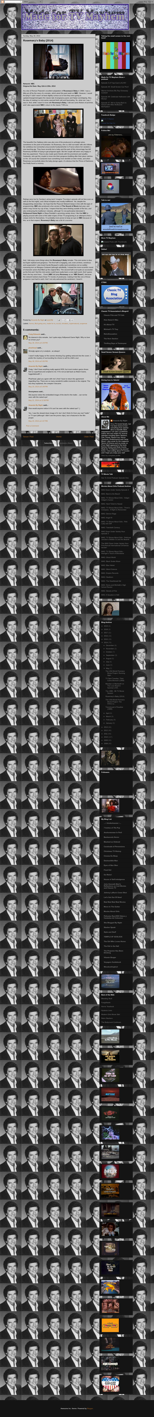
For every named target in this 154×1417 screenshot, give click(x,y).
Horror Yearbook (107, 1006)
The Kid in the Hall (111, 946)
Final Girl (107, 870)
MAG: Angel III (106, 518)
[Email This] (63, 320)
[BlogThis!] (65, 320)
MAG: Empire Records (109, 573)
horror (31, 323)
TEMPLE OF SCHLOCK (113, 937)
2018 (106, 629)
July (107, 662)
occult (58, 323)
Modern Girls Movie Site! (110, 1014)
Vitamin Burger (110, 957)
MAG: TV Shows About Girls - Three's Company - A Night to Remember (115, 509)
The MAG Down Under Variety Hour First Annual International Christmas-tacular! (115, 545)
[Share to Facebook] (70, 320)
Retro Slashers (107, 1018)
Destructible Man (111, 861)
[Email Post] (58, 320)
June (108, 665)
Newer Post (28, 437)
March (108, 716)
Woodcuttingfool (111, 967)
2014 (106, 642)
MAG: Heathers (107, 577)
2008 (106, 743)
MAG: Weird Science (109, 569)
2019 (106, 626)
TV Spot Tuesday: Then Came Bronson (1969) (115, 679)
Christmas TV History (112, 851)
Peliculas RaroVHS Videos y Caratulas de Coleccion (115, 917)
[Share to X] (67, 320)
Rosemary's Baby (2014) (115, 696)
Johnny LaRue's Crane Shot (115, 893)
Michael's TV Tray (111, 329)
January (109, 723)
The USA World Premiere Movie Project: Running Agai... (115, 673)
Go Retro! (108, 875)
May (108, 668)
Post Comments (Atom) (64, 443)
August (109, 658)
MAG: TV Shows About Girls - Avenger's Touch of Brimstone (112, 552)
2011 (106, 734)
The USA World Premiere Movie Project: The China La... (115, 702)
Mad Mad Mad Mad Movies (115, 902)
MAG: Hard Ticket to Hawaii (111, 504)
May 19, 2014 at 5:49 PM (38, 387)
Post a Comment (32, 426)
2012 (106, 730)
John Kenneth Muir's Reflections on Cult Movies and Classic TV (115, 886)
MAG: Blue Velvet (108, 565)
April (108, 713)
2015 (106, 639)
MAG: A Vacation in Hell (110, 595)
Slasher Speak (110, 927)
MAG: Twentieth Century (110, 527)
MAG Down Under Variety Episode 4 (115, 490)
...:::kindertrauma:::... (112, 823)
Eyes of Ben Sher (111, 865)
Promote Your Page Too (108, 123)
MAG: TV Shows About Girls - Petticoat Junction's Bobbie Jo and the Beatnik (116, 539)
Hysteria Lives (106, 1010)
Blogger (90, 1408)
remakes (65, 323)
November (110, 649)
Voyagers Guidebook (112, 962)
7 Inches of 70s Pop (112, 828)
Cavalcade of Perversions (114, 847)
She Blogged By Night (113, 923)
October (109, 652)
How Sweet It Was (111, 320)
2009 (106, 740)
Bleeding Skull (106, 998)
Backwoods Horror (111, 837)
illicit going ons (40, 323)
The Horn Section (111, 339)
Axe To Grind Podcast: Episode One (115, 478)
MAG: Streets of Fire (109, 591)
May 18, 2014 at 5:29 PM (38, 343)
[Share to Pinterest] (72, 320)
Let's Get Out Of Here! (113, 897)
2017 (106, 633)
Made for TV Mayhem (107, 119)
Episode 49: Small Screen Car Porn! (115, 87)
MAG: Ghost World (108, 557)
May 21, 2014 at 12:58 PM (39, 400)
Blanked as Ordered (112, 842)
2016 (106, 636)
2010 (106, 737)
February (109, 720)
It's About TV (109, 325)
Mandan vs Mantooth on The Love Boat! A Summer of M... (115, 686)
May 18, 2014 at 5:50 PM (38, 361)
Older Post (89, 437)
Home (58, 437)
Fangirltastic (106, 1002)
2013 (106, 727)
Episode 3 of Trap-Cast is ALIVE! (113, 83)
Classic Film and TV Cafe (114, 315)
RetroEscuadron (110, 334)
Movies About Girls (111, 911)
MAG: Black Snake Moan (110, 561)
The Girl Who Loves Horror (115, 941)
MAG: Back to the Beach (110, 494)
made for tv (51, 323)
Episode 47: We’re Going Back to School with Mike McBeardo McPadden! (113, 105)
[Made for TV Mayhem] (102, 121)
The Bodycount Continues (111, 1022)
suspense (83, 323)
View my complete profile (110, 455)
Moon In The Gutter (112, 907)
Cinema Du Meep (111, 856)
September (110, 655)
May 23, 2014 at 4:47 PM (38, 421)
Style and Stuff (110, 932)
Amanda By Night (36, 366)
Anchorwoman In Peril (113, 832)
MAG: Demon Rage (108, 514)
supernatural (74, 323)
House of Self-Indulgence (114, 879)
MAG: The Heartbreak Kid (111, 581)
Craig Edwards (34, 334)
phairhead (33, 348)
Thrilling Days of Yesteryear (115, 343)
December (110, 645)
